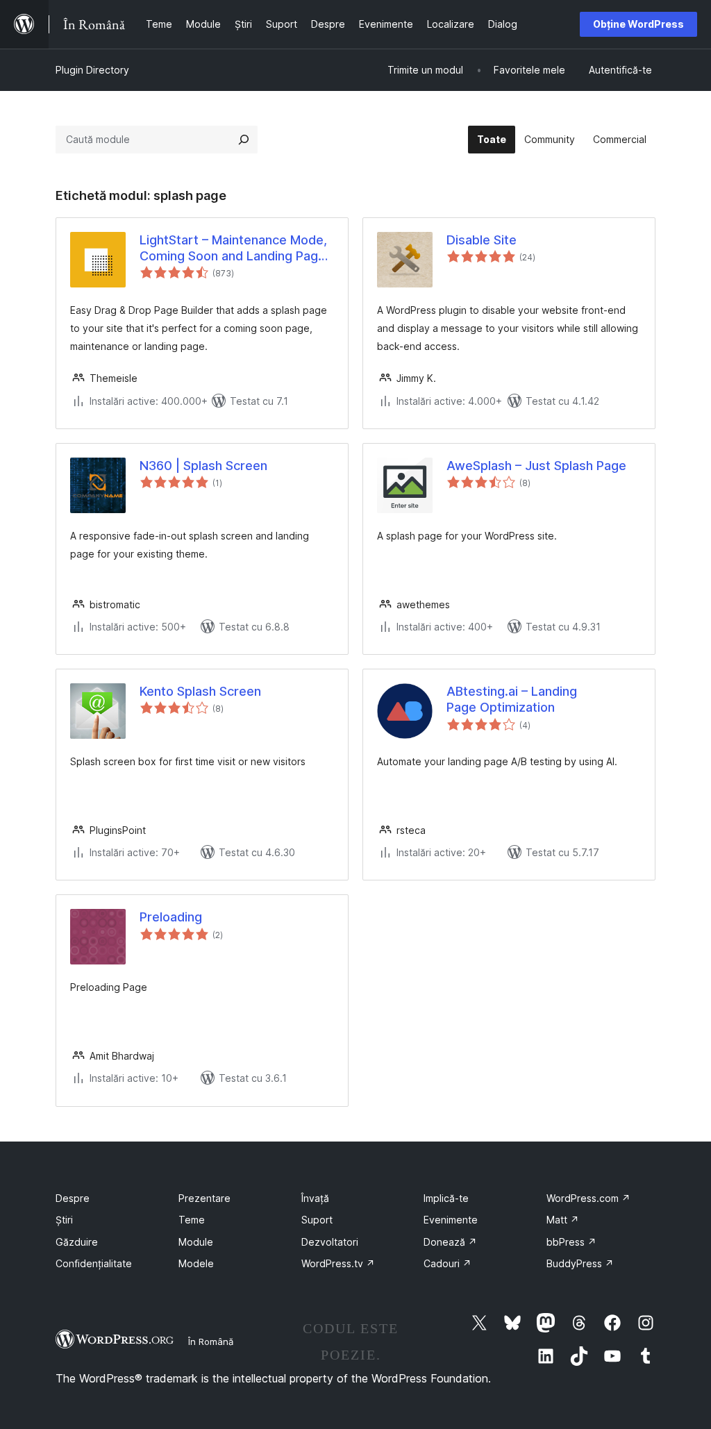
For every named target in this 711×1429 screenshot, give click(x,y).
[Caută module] (244, 139)
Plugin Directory (92, 70)
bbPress (571, 1242)
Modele (196, 1263)
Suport (317, 1220)
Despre (73, 1198)
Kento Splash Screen (200, 691)
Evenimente (451, 1220)
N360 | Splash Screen (203, 465)
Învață (315, 1198)
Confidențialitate (94, 1263)
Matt (562, 1220)
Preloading (171, 917)
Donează (450, 1242)
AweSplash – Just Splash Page (536, 465)
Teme (191, 1220)
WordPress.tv (338, 1263)
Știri (64, 1220)
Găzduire (77, 1242)
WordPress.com (588, 1198)
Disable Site (481, 240)
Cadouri (447, 1263)
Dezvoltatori (329, 1242)
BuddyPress (580, 1263)
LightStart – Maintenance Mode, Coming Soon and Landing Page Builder (233, 249)
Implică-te (446, 1198)
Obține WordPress (638, 24)
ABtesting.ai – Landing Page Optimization (511, 699)
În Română (210, 1341)
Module (195, 1242)
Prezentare (204, 1198)
